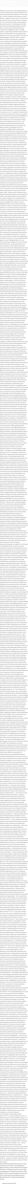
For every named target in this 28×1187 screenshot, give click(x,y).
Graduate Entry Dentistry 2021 (18, 1171)
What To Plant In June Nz (6, 1173)
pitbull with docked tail (10, 3)
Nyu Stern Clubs (21, 1163)
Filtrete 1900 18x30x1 (16, 1167)
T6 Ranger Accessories (13, 1169)
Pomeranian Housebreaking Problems (14, 1175)
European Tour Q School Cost (8, 1165)
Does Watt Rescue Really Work (8, 1163)
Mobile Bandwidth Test (6, 1177)
